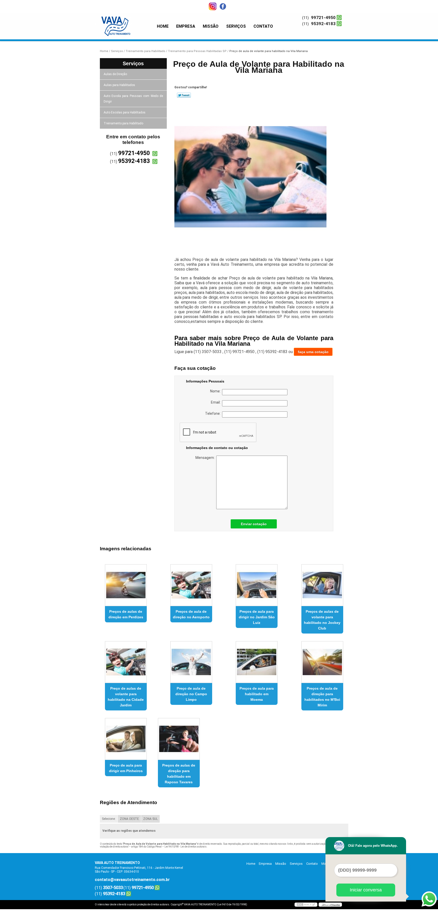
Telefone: (213, 413)
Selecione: (109, 819)
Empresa (185, 26)
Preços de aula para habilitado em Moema (257, 694)
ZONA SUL (150, 819)
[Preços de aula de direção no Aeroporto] (191, 585)
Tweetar (184, 95)
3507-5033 (113, 887)
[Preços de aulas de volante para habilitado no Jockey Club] (322, 585)
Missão (210, 26)
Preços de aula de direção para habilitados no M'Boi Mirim (322, 696)
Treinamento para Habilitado (123, 123)
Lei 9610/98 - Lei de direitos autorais (186, 846)
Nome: (216, 391)
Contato (263, 26)
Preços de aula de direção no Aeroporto (191, 614)
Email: (216, 402)
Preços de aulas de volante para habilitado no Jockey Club (322, 619)
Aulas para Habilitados (119, 85)
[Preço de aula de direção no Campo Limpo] (191, 662)
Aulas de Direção (115, 74)
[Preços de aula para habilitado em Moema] (257, 662)
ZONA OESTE (129, 819)
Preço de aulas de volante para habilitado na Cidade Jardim (126, 696)
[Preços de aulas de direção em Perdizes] (126, 585)
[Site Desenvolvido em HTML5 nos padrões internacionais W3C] (306, 905)
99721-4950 (323, 17)
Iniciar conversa (366, 889)
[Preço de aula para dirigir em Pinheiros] (126, 739)
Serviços (236, 26)
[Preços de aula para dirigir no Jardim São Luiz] (257, 585)
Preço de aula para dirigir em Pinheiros (126, 768)
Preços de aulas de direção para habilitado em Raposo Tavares (178, 773)
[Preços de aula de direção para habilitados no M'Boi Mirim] (322, 662)
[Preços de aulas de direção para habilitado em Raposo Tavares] (179, 739)
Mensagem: (205, 458)
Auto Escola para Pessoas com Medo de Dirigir (133, 98)
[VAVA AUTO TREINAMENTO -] (124, 23)
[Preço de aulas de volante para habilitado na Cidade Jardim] (126, 662)
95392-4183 (323, 23)
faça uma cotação (313, 352)
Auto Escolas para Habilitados (124, 112)
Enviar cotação (254, 524)
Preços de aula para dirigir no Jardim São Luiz (257, 617)
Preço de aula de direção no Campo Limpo (191, 694)
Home (163, 26)
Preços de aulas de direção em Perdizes (125, 614)
